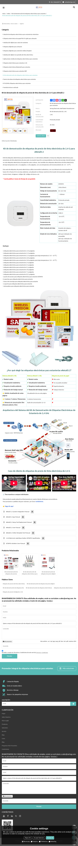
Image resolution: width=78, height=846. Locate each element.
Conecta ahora (41, 136)
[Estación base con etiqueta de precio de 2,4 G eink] (20, 212)
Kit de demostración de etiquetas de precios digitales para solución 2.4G (11, 573)
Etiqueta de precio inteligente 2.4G (13, 592)
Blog (3, 735)
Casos (3, 738)
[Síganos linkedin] (12, 816)
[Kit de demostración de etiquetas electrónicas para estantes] (53, 130)
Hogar (3, 713)
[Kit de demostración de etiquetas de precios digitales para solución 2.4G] (11, 562)
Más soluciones (68, 668)
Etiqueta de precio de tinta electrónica (14, 584)
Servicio (4, 731)
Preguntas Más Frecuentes (9, 746)
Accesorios (8, 641)
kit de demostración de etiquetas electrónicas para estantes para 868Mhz (29, 573)
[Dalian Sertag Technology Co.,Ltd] (39, 7)
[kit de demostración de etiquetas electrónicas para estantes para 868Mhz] (30, 562)
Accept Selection (39, 838)
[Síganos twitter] (16, 816)
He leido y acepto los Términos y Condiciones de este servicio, (25, 652)
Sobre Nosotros (6, 717)
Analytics (35, 841)
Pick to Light (5, 721)
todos (8, 13)
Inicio (3, 13)
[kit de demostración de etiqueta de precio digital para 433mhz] (48, 562)
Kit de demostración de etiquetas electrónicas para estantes (29, 13)
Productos (5, 724)
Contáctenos (5, 749)
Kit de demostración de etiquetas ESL (13, 588)
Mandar (9, 656)
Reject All (28, 838)
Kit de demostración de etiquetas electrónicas (39, 588)
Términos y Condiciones (42, 652)
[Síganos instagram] (20, 816)
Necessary (27, 841)
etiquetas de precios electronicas (63, 588)
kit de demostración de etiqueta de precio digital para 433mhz (48, 573)
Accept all (50, 838)
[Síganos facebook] (8, 816)
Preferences (44, 841)
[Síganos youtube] (4, 816)
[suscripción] (73, 704)
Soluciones (5, 728)
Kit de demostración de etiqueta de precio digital (41, 584)
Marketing (53, 841)
